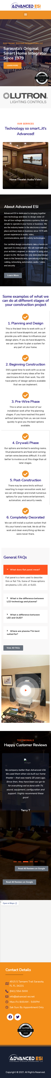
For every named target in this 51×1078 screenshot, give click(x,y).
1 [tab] (15, 861)
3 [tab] (25, 861)
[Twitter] (17, 1017)
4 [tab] (31, 861)
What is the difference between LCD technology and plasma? (25, 600)
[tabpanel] (25, 783)
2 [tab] (19, 861)
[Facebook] (10, 1017)
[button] (25, 14)
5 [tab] (36, 861)
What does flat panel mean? (25, 569)
